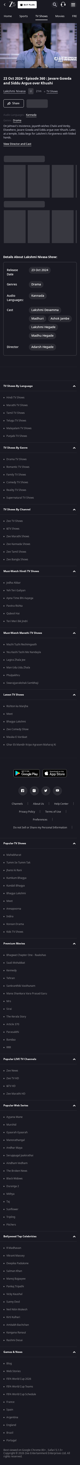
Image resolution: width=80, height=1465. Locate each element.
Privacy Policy (25, 812)
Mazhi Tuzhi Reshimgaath (21, 644)
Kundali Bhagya (15, 886)
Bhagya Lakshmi (16, 722)
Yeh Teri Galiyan (15, 590)
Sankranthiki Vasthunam (20, 986)
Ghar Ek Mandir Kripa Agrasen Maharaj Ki (31, 745)
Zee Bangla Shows (17, 559)
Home (8, 16)
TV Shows (41, 16)
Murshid (11, 1125)
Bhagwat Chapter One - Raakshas (26, 955)
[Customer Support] (63, 4)
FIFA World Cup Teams (19, 1387)
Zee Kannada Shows (18, 544)
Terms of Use (52, 812)
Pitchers (11, 1225)
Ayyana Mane (14, 1117)
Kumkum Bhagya (16, 878)
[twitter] (44, 790)
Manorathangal (15, 1140)
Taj (8, 1202)
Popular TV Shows (14, 843)
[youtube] (55, 790)
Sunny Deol (13, 1302)
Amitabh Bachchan (17, 1325)
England (11, 1425)
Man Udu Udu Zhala (18, 667)
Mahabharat (13, 855)
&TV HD (11, 1086)
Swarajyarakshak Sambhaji (22, 683)
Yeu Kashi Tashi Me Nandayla (23, 652)
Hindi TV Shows (15, 397)
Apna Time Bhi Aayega (19, 598)
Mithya (10, 1194)
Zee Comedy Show (17, 729)
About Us (36, 804)
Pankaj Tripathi (15, 1286)
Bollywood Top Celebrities (19, 1236)
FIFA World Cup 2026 (18, 1379)
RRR (8, 1047)
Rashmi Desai (14, 1340)
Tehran (10, 978)
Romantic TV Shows (17, 467)
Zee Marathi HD (15, 1094)
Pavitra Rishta (14, 606)
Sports (23, 16)
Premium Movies (14, 943)
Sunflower (12, 1209)
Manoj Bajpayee (16, 1279)
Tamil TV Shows (15, 413)
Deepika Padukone (17, 1263)
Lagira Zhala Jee (15, 660)
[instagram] (32, 790)
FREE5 (76, 16)
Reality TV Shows (16, 490)
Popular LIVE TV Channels (19, 1059)
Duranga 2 (12, 1186)
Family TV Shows (16, 475)
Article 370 (12, 1024)
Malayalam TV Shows (19, 428)
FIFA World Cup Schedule (21, 1394)
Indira (9, 916)
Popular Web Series (15, 1105)
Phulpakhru (13, 675)
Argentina (12, 1417)
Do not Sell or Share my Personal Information (38, 827)
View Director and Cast (17, 142)
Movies (59, 16)
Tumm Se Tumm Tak (18, 863)
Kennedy (11, 970)
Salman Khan (14, 1271)
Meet (9, 714)
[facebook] (21, 790)
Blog (9, 1363)
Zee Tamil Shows (16, 552)
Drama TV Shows (16, 459)
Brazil (9, 1433)
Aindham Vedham (17, 1163)
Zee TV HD (12, 1078)
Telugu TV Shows (16, 421)
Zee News (12, 1071)
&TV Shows (12, 529)
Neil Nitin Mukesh (16, 1309)
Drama (17, 119)
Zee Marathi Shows (17, 536)
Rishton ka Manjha (17, 706)
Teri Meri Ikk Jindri (17, 621)
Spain (9, 1410)
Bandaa (11, 1040)
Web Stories (13, 1371)
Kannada (31, 113)
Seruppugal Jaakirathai (19, 1155)
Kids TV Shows (14, 932)
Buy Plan (29, 4)
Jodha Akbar (13, 583)
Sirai (9, 1009)
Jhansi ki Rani (14, 870)
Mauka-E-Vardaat (16, 737)
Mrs (8, 1001)
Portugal (11, 1440)
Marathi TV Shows (17, 405)
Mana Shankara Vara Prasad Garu (26, 993)
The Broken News (16, 1171)
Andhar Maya (14, 1148)
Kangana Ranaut (16, 1332)
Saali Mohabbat (15, 963)
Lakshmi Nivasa (14, 89)
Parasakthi (12, 1032)
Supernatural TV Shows (20, 498)
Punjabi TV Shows (16, 436)
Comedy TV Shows (17, 482)
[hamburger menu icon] (73, 4)
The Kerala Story (16, 1017)
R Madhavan (13, 1248)
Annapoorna (13, 909)
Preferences (38, 820)
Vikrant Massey (15, 1256)
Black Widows (14, 1178)
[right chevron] (8, 179)
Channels (15, 804)
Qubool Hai (13, 613)
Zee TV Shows (14, 521)
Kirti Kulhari (13, 1317)
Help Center (59, 804)
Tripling (10, 1217)
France (10, 1402)
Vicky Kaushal (14, 1294)
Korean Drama (15, 924)
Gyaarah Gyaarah (17, 1132)
